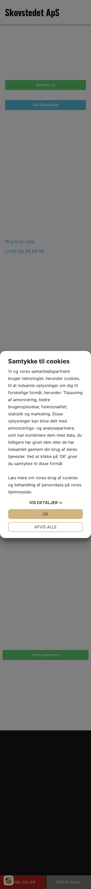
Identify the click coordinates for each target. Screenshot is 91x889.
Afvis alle (45, 526)
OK (45, 513)
